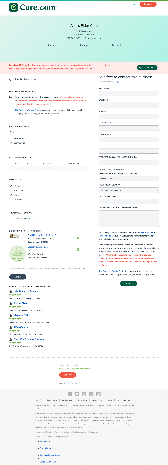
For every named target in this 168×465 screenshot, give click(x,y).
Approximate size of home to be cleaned (118, 173)
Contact (17, 277)
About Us (38, 400)
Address (102, 111)
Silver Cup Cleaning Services (29, 339)
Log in (134, 4)
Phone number (106, 134)
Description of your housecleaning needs (118, 208)
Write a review (23, 219)
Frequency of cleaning (109, 185)
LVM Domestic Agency (26, 291)
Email (101, 146)
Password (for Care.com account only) (118, 157)
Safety (109, 400)
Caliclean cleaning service (38, 247)
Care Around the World (125, 400)
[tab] (129, 169)
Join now (148, 4)
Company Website (92, 38)
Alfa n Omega (21, 327)
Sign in (119, 82)
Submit (128, 283)
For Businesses (67, 400)
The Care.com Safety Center (112, 271)
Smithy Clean (21, 303)
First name (104, 89)
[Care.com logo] (34, 7)
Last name (103, 100)
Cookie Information (48, 462)
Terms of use (45, 441)
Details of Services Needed (111, 169)
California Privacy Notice (50, 455)
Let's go (68, 375)
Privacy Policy (105, 236)
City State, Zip (105, 123)
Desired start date (107, 196)
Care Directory (52, 400)
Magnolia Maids (22, 315)
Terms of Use (147, 232)
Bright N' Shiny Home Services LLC (42, 235)
